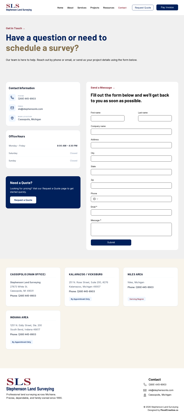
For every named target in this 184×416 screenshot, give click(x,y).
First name (95, 112)
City (92, 153)
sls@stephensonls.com (160, 390)
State (93, 166)
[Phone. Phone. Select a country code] (95, 199)
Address (95, 139)
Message (96, 220)
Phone (94, 193)
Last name (143, 112)
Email (94, 207)
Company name (98, 126)
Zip (92, 180)
